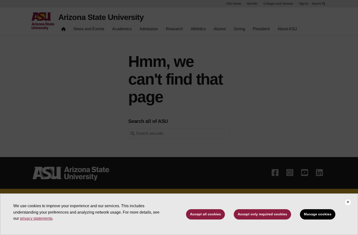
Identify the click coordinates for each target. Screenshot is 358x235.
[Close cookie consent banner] (347, 202)
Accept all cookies (205, 214)
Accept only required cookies (262, 214)
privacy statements (36, 218)
